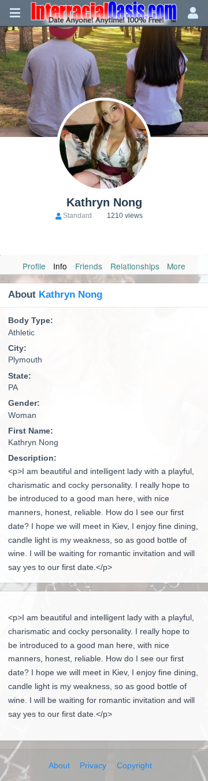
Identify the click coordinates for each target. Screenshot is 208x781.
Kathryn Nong (70, 294)
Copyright (134, 765)
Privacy (93, 765)
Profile (34, 266)
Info (60, 266)
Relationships (134, 266)
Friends (88, 266)
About (59, 765)
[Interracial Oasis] (104, 13)
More (176, 266)
